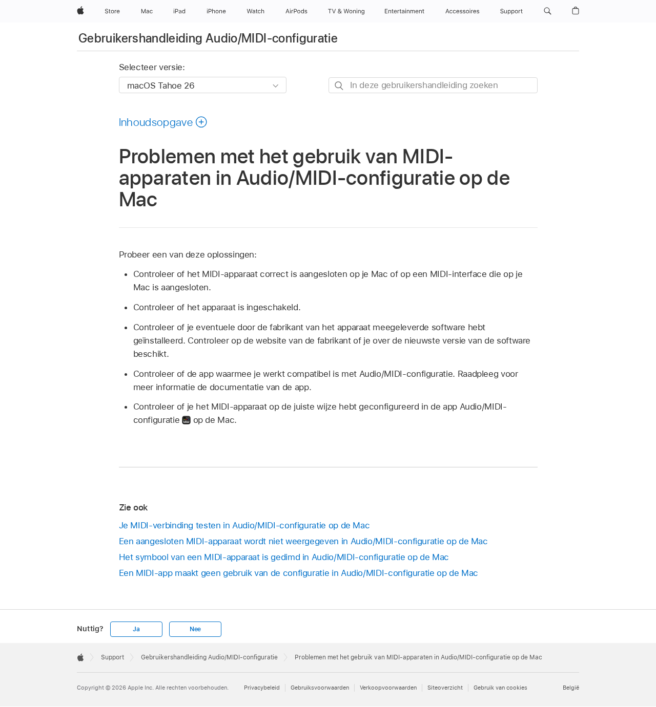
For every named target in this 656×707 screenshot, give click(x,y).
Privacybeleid (262, 687)
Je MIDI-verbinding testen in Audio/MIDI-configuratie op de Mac (244, 525)
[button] (548, 11)
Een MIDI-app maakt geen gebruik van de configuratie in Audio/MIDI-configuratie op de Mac (299, 573)
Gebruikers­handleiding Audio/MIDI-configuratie (208, 38)
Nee (195, 629)
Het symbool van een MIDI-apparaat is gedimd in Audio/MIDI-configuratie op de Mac (284, 557)
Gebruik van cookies (500, 687)
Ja (136, 629)
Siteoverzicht (445, 687)
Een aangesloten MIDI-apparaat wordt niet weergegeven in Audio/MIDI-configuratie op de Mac (303, 541)
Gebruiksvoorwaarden (320, 687)
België (571, 687)
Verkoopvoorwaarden (388, 687)
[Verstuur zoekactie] (339, 85)
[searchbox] (433, 85)
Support (112, 657)
